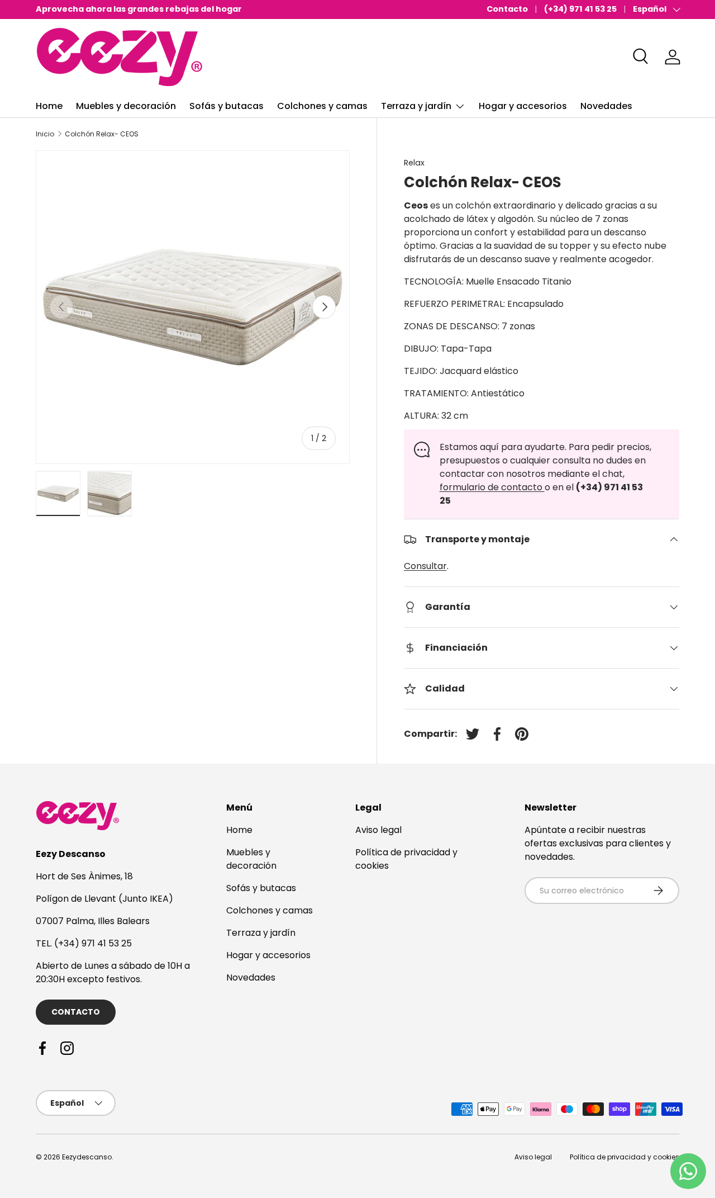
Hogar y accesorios (523, 106)
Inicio (45, 134)
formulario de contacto (492, 487)
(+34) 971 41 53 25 (580, 9)
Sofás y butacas (226, 106)
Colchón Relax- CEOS (102, 134)
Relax (414, 162)
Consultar (425, 566)
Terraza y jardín (416, 106)
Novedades (606, 106)
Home (49, 106)
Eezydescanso (87, 1157)
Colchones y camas (322, 106)
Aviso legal (378, 829)
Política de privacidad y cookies (624, 1157)
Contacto (507, 9)
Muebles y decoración (126, 106)
